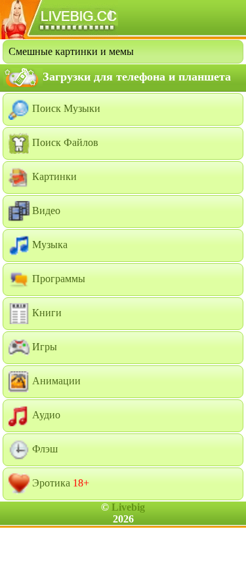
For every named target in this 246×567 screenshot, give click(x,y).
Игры (43, 346)
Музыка (49, 244)
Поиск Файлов (64, 142)
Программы (57, 278)
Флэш (44, 448)
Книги (46, 312)
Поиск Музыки (65, 108)
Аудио (45, 414)
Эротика (59, 482)
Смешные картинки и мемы (71, 51)
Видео (45, 210)
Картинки (53, 176)
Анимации (55, 380)
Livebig (128, 507)
